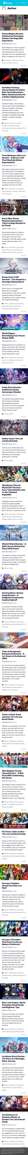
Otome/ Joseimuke (18, 191)
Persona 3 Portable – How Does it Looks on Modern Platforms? (12, 941)
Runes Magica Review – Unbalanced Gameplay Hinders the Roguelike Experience (13, 37)
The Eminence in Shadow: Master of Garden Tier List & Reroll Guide (13, 1118)
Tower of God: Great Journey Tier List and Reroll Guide (12, 716)
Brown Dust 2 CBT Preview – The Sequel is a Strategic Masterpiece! (14, 279)
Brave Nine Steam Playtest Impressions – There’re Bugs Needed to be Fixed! (13, 222)
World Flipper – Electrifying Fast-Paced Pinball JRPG (13, 335)
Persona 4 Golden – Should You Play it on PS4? (12, 885)
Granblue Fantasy (13, 126)
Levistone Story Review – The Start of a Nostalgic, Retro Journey (14, 1058)
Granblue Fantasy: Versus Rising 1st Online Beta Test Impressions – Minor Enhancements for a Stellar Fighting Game (14, 92)
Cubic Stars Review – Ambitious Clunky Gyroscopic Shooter (12, 389)
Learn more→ (16, 1153)
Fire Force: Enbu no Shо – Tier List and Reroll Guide (14, 832)
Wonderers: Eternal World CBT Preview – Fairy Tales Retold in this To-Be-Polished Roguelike (13, 490)
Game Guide (6, 743)
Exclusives (7, 60)
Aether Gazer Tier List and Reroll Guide (12, 439)
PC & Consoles (7, 194)
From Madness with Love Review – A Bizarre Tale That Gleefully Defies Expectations (14, 159)
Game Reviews (13, 63)
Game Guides (15, 743)
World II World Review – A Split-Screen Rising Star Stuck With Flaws (14, 546)
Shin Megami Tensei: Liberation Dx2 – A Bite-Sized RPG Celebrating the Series (13, 774)
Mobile (4, 252)
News (6, 123)
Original (19, 128)
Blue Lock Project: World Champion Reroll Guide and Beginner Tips (13, 1004)
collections (15, 60)
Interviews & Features (9, 128)
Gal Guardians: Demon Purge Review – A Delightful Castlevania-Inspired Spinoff (13, 596)
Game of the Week (8, 360)
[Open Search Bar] (17, 3)
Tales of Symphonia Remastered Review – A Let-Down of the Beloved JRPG (14, 655)
